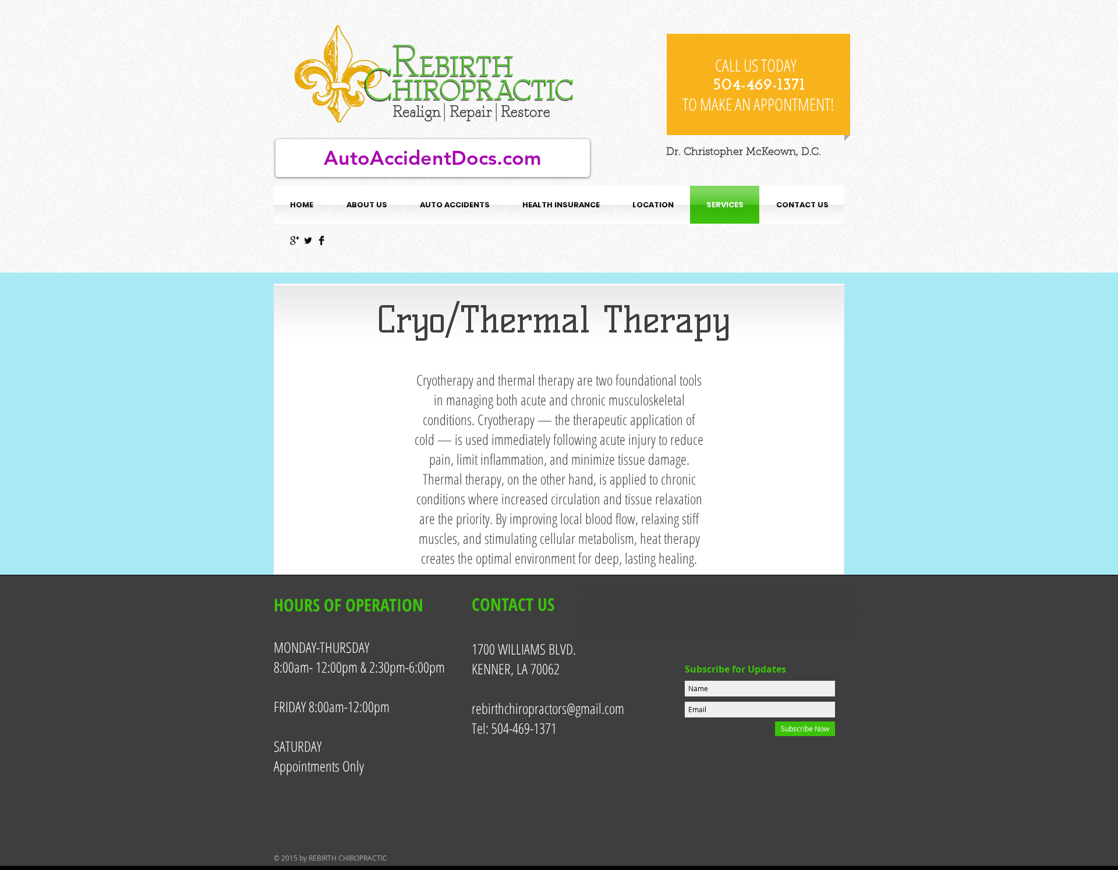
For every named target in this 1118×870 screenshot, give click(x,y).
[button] (454, 205)
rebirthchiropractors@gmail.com (548, 708)
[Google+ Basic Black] (294, 240)
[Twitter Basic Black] (308, 240)
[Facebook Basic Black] (321, 240)
